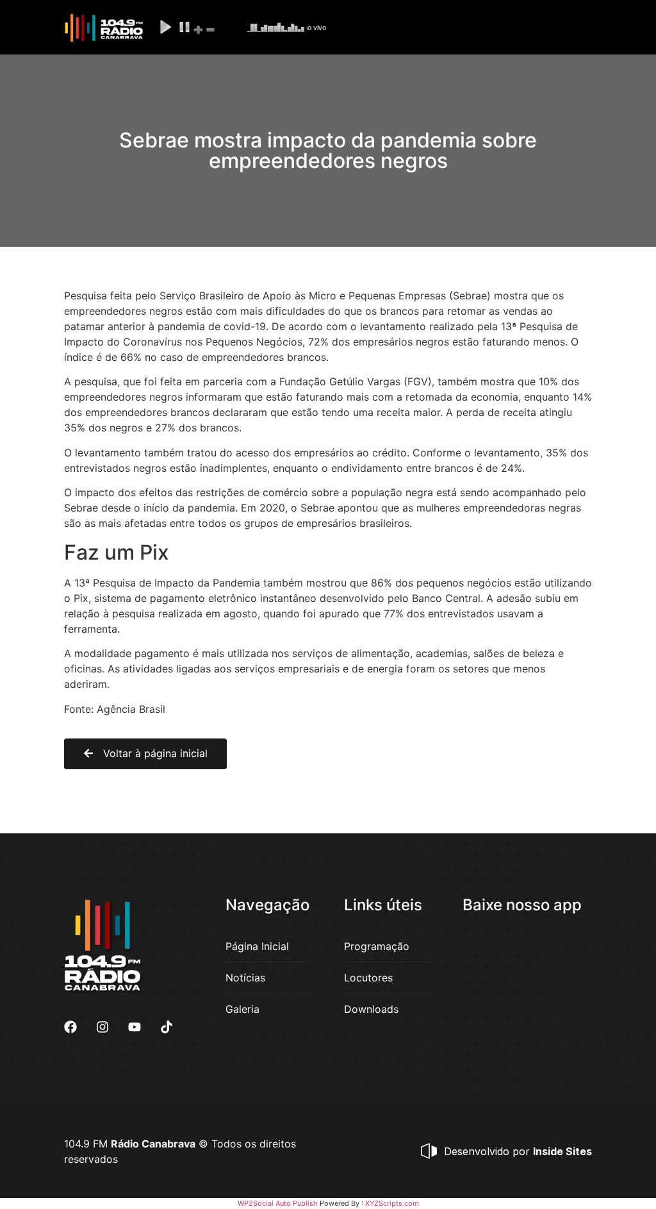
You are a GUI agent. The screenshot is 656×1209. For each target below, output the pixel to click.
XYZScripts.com (392, 1203)
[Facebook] (70, 1027)
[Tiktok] (166, 1027)
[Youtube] (134, 1027)
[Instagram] (102, 1027)
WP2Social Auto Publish (278, 1203)
